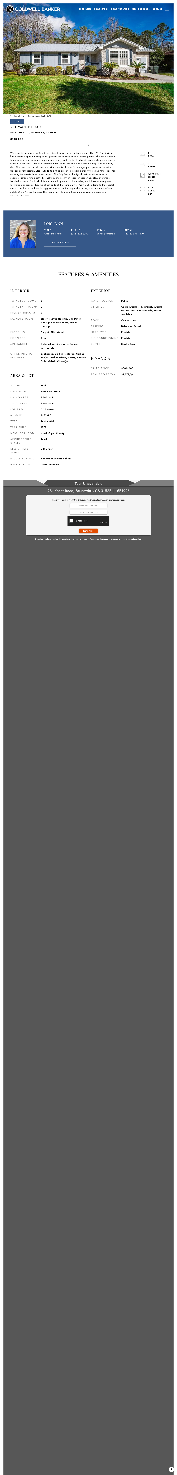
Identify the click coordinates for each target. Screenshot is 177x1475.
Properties (85, 9)
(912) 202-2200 (79, 233)
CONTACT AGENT (60, 242)
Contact (157, 9)
